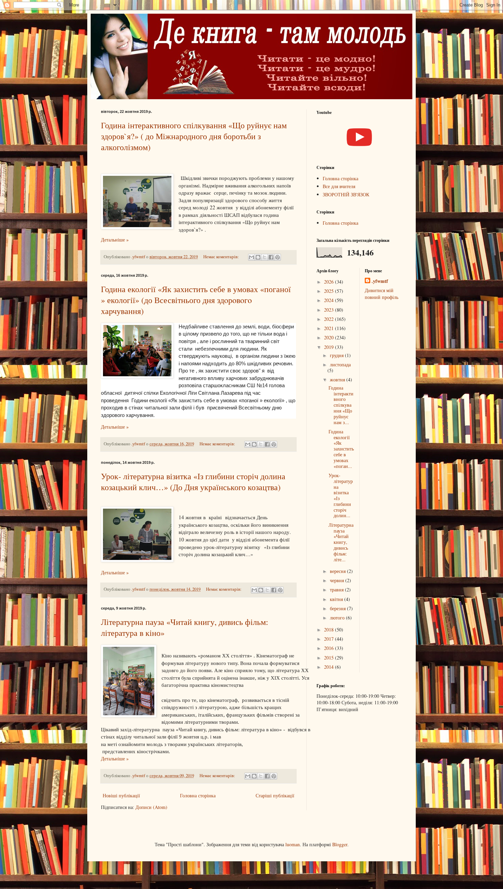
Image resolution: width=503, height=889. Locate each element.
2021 (329, 328)
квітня (337, 599)
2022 (329, 319)
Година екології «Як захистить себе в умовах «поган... (341, 448)
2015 (329, 657)
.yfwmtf (380, 281)
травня (337, 589)
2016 (329, 648)
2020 (329, 337)
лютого (338, 617)
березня (338, 608)
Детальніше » (115, 239)
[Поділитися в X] (264, 257)
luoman (292, 844)
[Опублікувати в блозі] (258, 257)
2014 (329, 667)
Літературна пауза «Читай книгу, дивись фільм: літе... (340, 542)
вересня (338, 571)
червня (337, 580)
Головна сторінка (198, 795)
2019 (329, 347)
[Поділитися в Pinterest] (277, 257)
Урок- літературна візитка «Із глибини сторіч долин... (340, 495)
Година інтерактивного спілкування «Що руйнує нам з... (340, 405)
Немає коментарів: (221, 257)
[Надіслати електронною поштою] (251, 257)
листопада (340, 364)
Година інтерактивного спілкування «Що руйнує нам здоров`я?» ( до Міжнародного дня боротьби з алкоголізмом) (194, 136)
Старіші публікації (275, 795)
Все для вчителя (339, 186)
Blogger (339, 844)
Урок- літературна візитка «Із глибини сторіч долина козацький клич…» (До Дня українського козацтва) (193, 482)
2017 (329, 639)
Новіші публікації (121, 795)
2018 (329, 629)
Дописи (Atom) (151, 807)
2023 (329, 309)
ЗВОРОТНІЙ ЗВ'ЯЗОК (346, 194)
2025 (329, 291)
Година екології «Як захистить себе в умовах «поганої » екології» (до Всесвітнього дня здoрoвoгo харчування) (196, 300)
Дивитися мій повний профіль (381, 293)
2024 (329, 300)
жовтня (338, 379)
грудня (337, 355)
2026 (329, 281)
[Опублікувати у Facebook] (271, 257)
